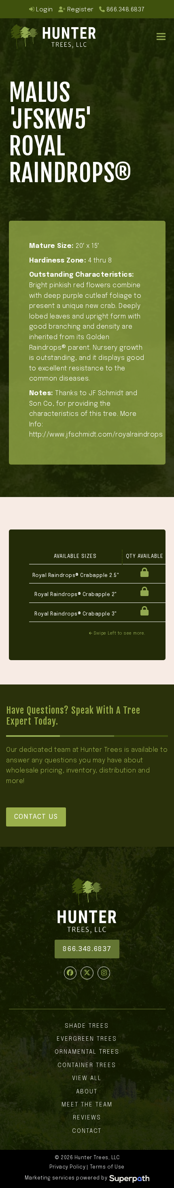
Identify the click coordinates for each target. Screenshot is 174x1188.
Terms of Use (107, 1167)
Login (43, 9)
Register (80, 9)
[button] (161, 36)
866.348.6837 (125, 9)
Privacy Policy (67, 1167)
